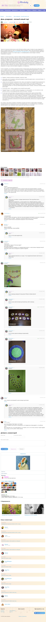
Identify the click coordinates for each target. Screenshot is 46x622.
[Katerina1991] (13, 486)
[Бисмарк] (13, 490)
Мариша (6, 552)
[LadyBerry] (10, 486)
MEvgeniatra (6, 183)
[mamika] (8, 488)
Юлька (5, 421)
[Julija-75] (10, 488)
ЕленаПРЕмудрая (8, 561)
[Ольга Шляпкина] (13, 483)
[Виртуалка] (4, 483)
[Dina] (2, 488)
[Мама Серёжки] (6, 492)
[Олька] (6, 488)
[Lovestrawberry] (11, 490)
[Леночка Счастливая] (2, 492)
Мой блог (3, 471)
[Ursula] (10, 483)
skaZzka (5, 397)
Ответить (5, 193)
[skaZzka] (4, 488)
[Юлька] (8, 483)
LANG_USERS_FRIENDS (6, 481)
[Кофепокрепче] (4, 490)
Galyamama (5, 22)
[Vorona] (4, 492)
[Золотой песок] (2, 483)
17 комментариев (6, 180)
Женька (6, 595)
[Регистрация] (30, 5)
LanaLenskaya (6, 241)
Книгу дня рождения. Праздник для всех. (21, 51)
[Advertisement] (21, 45)
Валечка (6, 544)
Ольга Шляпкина (6, 213)
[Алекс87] (11, 488)
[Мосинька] (4, 486)
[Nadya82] (11, 483)
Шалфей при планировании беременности (11, 515)
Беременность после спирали (31, 515)
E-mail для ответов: (18, 435)
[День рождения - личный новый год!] (2, 170)
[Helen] (11, 486)
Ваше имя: (3, 435)
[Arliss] (2, 490)
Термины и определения (22, 616)
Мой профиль (4, 473)
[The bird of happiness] (15, 483)
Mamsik (6, 527)
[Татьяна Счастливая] (6, 490)
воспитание (11, 22)
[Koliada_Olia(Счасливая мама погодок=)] (15, 488)
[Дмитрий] (6, 483)
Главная (2, 16)
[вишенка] (2, 486)
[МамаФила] (8, 490)
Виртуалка (6, 224)
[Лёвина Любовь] (6, 486)
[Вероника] (15, 486)
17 (24, 22)
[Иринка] (10, 490)
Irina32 (6, 535)
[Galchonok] (15, 490)
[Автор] (2, 22)
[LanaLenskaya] (8, 486)
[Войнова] (13, 488)
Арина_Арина (7, 604)
